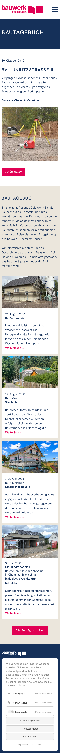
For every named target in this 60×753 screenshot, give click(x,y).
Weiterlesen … (14, 348)
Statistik (20, 693)
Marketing (21, 702)
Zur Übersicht (13, 172)
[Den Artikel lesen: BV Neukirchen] (30, 457)
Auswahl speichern (30, 720)
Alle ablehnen (30, 736)
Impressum (23, 744)
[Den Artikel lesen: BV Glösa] (30, 372)
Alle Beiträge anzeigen (30, 630)
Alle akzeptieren (30, 728)
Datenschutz (36, 744)
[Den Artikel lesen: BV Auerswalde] (30, 292)
